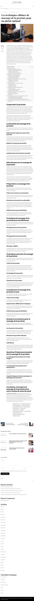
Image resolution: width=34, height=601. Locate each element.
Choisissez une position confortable (14, 76)
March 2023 (2, 570)
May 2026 (2, 511)
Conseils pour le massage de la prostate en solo (15, 87)
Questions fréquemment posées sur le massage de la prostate (18, 95)
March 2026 (2, 514)
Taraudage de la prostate (12, 85)
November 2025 (3, 525)
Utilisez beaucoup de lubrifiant (13, 77)
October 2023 (3, 554)
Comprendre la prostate (11, 68)
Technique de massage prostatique (18, 414)
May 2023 (2, 565)
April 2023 (2, 567)
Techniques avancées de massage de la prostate (15, 83)
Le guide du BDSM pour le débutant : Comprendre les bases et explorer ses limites (14, 494)
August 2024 (3, 538)
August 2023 (3, 559)
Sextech (17, 12)
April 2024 (2, 549)
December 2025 (3, 522)
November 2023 (3, 551)
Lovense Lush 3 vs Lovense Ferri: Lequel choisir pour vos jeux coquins (11, 490)
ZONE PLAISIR (17, 2)
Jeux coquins (3, 579)
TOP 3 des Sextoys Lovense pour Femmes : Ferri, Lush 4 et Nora (10, 488)
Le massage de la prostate (11, 393)
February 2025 (3, 527)
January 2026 (3, 519)
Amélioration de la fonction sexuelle (14, 72)
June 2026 (2, 509)
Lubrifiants (10, 94)
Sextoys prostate (28, 411)
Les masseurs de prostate (13, 92)
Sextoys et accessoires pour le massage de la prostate (16, 91)
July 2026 (2, 506)
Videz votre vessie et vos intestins (14, 75)
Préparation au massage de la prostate (14, 74)
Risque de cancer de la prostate (18, 411)
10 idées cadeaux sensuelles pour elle (7, 486)
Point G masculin (22, 408)
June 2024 (2, 543)
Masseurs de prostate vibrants (13, 93)
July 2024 (2, 541)
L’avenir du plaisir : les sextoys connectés (17, 433)
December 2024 (3, 530)
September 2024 (3, 535)
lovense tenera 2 (3, 582)
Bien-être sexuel (12, 12)
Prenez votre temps (12, 88)
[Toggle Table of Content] (31, 67)
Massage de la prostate (26, 405)
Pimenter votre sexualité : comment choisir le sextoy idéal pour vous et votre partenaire (18, 441)
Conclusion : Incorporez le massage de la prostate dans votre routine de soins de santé (19, 101)
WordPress (6, 599)
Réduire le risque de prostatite (13, 71)
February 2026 (3, 517)
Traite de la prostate (12, 84)
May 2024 (2, 546)
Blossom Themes (30, 598)
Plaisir (2, 435)
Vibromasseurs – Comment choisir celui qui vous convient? (10, 492)
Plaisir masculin (15, 408)
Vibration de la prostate (12, 86)
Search (2, 478)
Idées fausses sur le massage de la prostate (15, 73)
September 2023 (3, 557)
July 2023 (2, 562)
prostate (20, 48)
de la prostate (12, 60)
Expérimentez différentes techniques (14, 89)
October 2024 (3, 533)
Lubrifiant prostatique (17, 405)
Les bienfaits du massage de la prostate (14, 69)
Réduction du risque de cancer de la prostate (15, 70)
